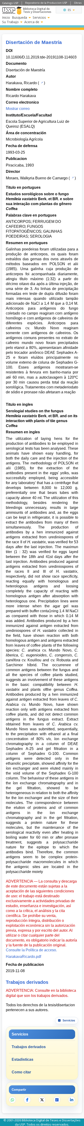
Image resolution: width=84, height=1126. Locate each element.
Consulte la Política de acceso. (31, 950)
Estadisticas (22, 1059)
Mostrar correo (18, 109)
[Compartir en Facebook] (27, 1099)
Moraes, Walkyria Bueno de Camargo (37, 178)
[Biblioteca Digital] (19, 10)
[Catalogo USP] (41, 82)
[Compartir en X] (42, 1099)
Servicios (39, 17)
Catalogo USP (10, 3)
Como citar (21, 1072)
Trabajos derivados (29, 1047)
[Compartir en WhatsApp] (12, 1099)
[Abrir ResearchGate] (56, 1099)
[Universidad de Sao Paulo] (8, 10)
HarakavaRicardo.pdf (23, 957)
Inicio (6, 17)
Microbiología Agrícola (24, 139)
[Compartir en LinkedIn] (71, 1099)
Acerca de (31, 22)
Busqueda (19, 17)
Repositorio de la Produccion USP (46, 2)
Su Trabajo (10, 22)
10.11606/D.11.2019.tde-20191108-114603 (41, 57)
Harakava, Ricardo (21, 83)
